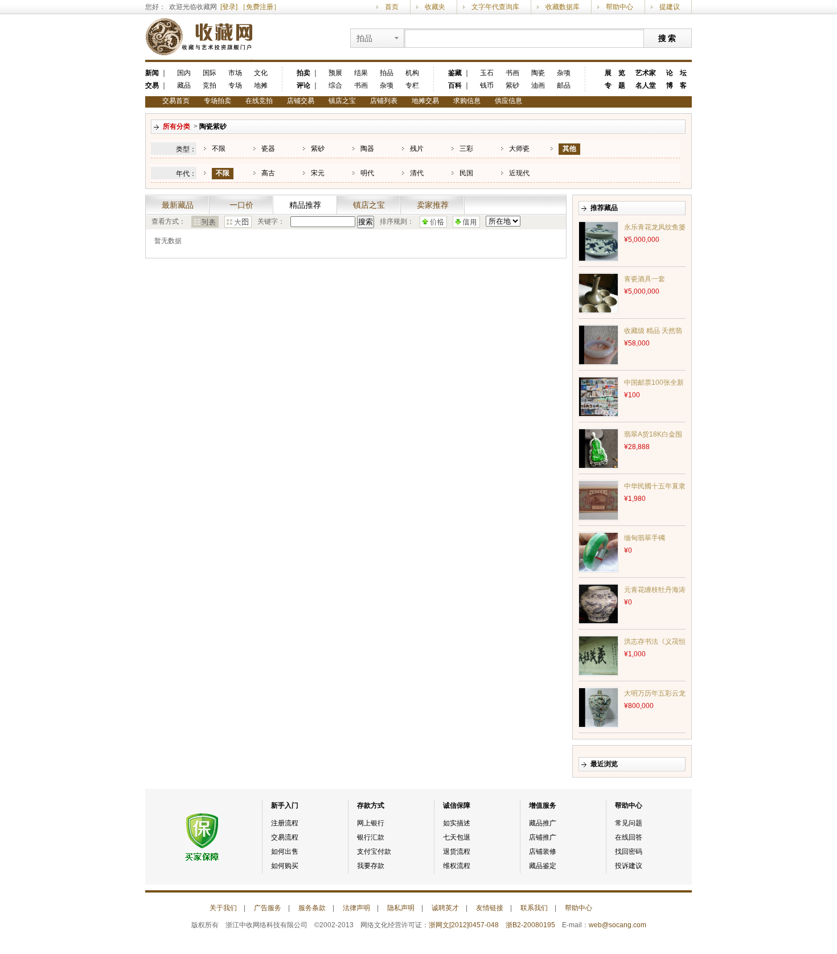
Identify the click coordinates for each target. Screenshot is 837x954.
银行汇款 (370, 837)
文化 (261, 73)
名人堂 (645, 85)
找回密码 (628, 852)
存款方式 (370, 805)
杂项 (386, 85)
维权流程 (456, 866)
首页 (392, 7)
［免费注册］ (259, 7)
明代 (367, 173)
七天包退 (456, 837)
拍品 (386, 73)
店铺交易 (300, 101)
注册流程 (284, 823)
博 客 (676, 85)
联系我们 (534, 908)
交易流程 (284, 837)
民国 (466, 173)
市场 (235, 73)
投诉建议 (628, 866)
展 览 (615, 73)
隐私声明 (401, 908)
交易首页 (176, 101)
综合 (335, 85)
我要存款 (370, 866)
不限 (218, 149)
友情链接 (489, 908)
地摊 (261, 85)
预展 (335, 73)
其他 (569, 149)
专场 (235, 85)
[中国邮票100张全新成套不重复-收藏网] (598, 396)
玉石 (487, 73)
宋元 (318, 173)
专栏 (412, 85)
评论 (303, 85)
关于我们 (223, 908)
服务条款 (312, 908)
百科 (455, 85)
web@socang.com (617, 925)
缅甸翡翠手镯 (644, 538)
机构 (412, 73)
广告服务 (267, 908)
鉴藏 (455, 73)
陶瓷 (538, 73)
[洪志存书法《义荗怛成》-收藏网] (598, 655)
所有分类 (176, 126)
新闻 (152, 73)
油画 (538, 85)
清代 (417, 173)
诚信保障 (456, 805)
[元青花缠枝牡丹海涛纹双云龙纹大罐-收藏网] (598, 603)
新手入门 (284, 805)
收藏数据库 (562, 7)
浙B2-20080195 (530, 925)
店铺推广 (542, 837)
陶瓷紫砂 (213, 126)
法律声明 (356, 908)
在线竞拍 (259, 101)
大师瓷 (519, 149)
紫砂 (512, 85)
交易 (152, 85)
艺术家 (645, 73)
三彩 (466, 149)
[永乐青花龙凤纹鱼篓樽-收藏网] (598, 241)
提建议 (669, 7)
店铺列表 (383, 101)
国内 (184, 73)
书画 (361, 85)
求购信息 (467, 101)
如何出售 (284, 852)
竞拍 (209, 85)
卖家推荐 (433, 204)
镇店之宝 (342, 101)
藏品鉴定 (542, 866)
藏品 (184, 85)
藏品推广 (542, 823)
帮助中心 (619, 7)
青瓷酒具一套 (644, 279)
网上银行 (370, 823)
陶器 (367, 149)
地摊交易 (425, 101)
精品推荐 (305, 204)
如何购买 (284, 866)
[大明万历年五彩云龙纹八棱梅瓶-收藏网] (598, 707)
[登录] (228, 7)
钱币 (487, 85)
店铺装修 (542, 852)
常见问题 (628, 823)
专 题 (615, 85)
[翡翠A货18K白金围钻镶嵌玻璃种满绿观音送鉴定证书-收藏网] (598, 448)
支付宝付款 (374, 852)
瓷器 (268, 149)
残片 (417, 149)
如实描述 (456, 823)
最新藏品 (178, 204)
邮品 (564, 85)
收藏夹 (435, 7)
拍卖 (303, 73)
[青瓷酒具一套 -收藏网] (598, 293)
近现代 (519, 173)
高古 (268, 173)
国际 (209, 73)
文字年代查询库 (495, 7)
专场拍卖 (217, 101)
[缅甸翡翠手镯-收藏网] (598, 552)
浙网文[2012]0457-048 (464, 925)
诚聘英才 (445, 908)
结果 (361, 73)
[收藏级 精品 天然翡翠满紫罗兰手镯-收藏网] (598, 344)
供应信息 (508, 101)
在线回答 (628, 837)
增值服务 (542, 805)
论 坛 (676, 73)
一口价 (241, 204)
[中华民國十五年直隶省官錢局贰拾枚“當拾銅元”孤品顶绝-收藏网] (598, 500)
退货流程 (456, 852)
